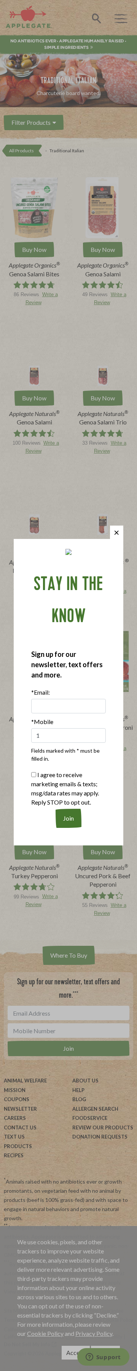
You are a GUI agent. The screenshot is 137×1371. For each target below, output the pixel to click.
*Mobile (42, 721)
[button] (116, 532)
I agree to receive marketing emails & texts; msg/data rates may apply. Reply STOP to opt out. (65, 788)
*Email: (40, 692)
